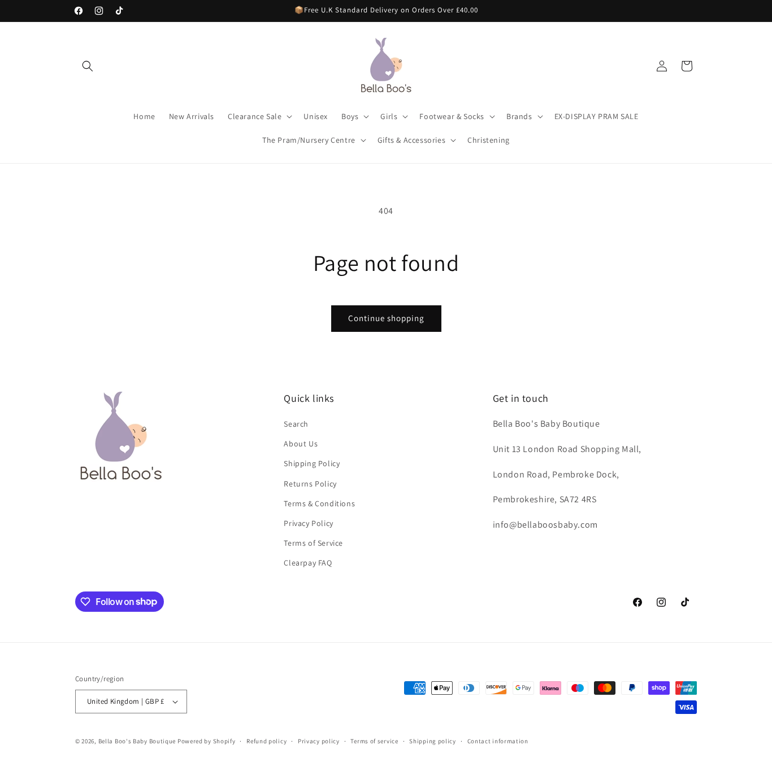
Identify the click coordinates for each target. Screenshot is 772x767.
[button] (87, 66)
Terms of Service (313, 543)
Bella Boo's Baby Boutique (137, 741)
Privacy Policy (308, 523)
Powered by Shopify (206, 741)
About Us (301, 444)
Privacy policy (319, 741)
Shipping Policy (312, 463)
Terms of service (374, 741)
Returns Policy (310, 484)
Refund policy (266, 741)
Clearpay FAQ (308, 563)
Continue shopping (386, 318)
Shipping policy (432, 741)
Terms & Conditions (319, 503)
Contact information (497, 741)
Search (296, 424)
